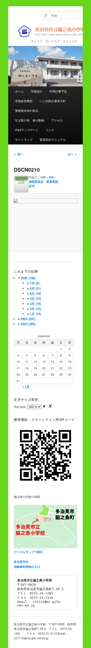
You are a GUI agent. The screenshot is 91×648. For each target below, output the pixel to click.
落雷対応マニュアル (53, 139)
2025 (28, 319)
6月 (35, 288)
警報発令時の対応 (26, 110)
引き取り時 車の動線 (29, 120)
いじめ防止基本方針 (53, 101)
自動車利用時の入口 (27, 566)
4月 (35, 298)
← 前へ (18, 154)
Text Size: (20, 407)
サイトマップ (24, 139)
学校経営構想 (24, 101)
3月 (35, 303)
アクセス (57, 120)
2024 (28, 324)
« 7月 (25, 386)
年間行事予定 (58, 91)
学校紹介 (36, 91)
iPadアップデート (27, 130)
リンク (50, 130)
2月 (35, 308)
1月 (35, 313)
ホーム (19, 91)
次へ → (72, 154)
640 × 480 (47, 177)
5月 (35, 293)
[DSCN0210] (45, 222)
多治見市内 (21, 561)
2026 (28, 278)
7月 (34, 283)
